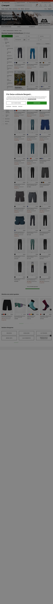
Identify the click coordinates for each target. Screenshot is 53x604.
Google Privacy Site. (32, 99)
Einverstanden (37, 102)
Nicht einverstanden (16, 102)
